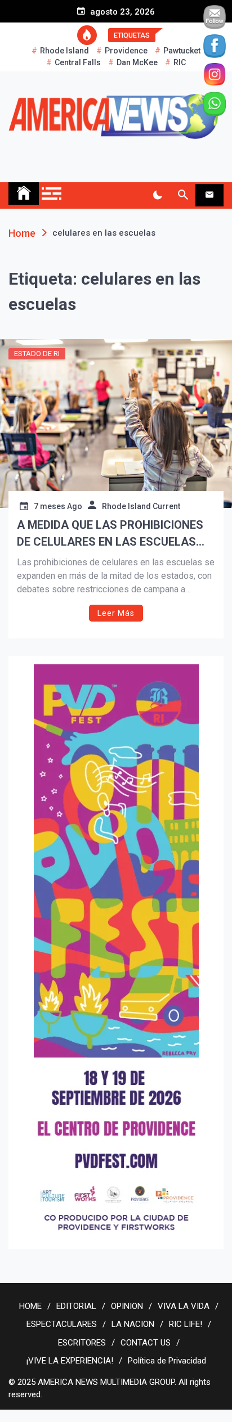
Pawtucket (181, 50)
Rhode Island (64, 50)
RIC (179, 62)
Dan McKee (137, 62)
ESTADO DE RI (37, 353)
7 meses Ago (58, 506)
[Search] (182, 195)
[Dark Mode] (157, 195)
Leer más (116, 613)
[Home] (23, 193)
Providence (126, 50)
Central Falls (78, 62)
